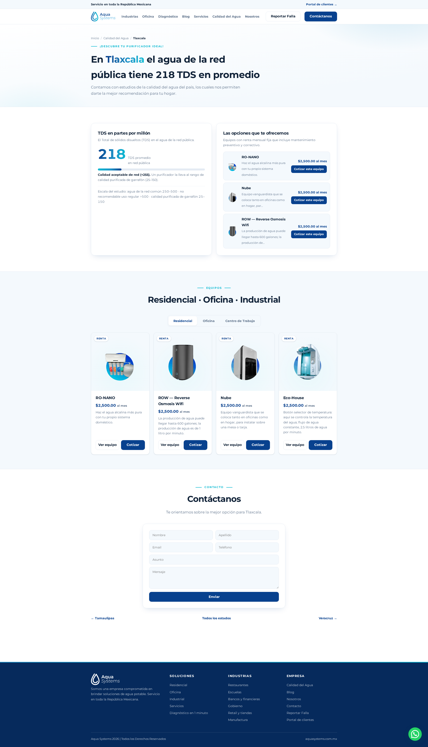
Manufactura (238, 720)
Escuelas (234, 692)
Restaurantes (238, 685)
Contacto (294, 706)
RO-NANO (250, 157)
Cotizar (133, 445)
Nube (246, 188)
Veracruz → (328, 618)
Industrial (177, 699)
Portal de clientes (300, 720)
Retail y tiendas (240, 713)
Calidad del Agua (226, 16)
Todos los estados (216, 618)
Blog (186, 16)
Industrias (129, 16)
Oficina (148, 16)
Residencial (178, 685)
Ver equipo (107, 445)
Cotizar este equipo (309, 169)
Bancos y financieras (244, 699)
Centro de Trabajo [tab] (240, 321)
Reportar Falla (283, 16)
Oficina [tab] (209, 321)
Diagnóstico (168, 16)
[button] (415, 734)
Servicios (201, 16)
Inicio (95, 38)
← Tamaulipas (102, 618)
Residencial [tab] (182, 321)
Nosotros (252, 16)
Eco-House (293, 398)
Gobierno (235, 706)
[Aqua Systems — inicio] (103, 16)
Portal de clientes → (321, 4)
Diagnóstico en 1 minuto (189, 713)
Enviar (214, 597)
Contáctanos (321, 16)
